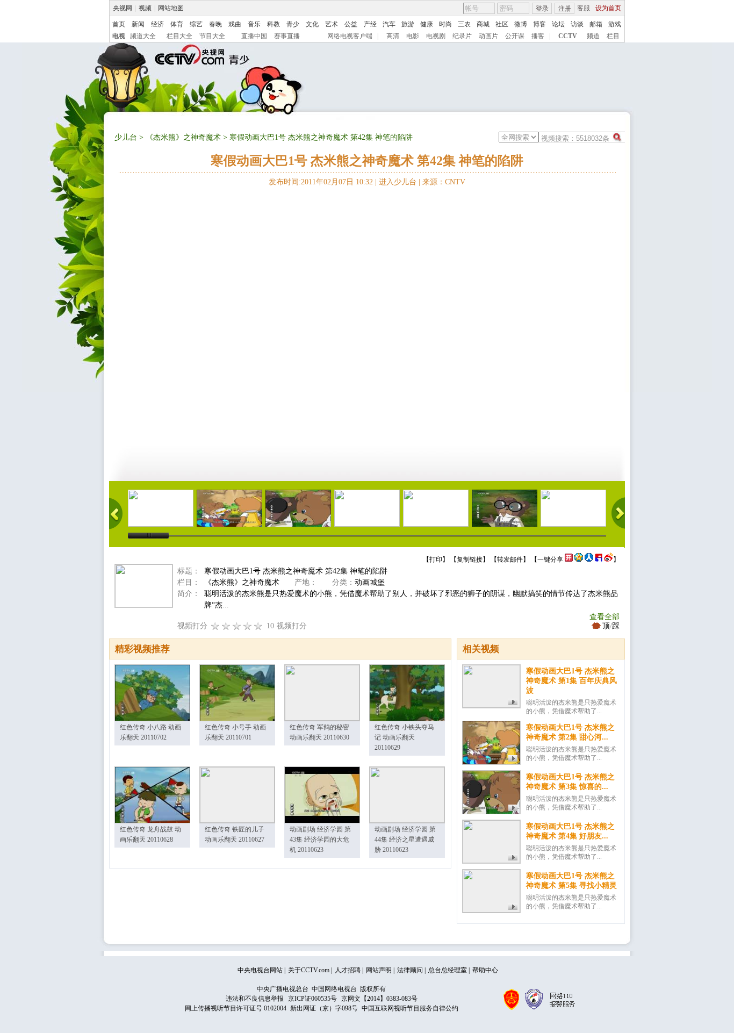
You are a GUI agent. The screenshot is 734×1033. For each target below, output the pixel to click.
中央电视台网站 (260, 970)
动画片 (488, 36)
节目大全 (212, 36)
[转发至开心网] (569, 559)
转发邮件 (510, 559)
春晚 (215, 24)
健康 (426, 24)
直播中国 (254, 36)
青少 (292, 24)
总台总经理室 (447, 970)
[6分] (237, 626)
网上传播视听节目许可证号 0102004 (235, 1008)
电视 (118, 36)
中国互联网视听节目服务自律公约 (410, 1008)
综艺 (196, 24)
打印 (435, 559)
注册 (564, 8)
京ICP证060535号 (312, 998)
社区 (501, 24)
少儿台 (125, 137)
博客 (539, 24)
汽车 (389, 24)
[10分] (258, 626)
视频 (145, 8)
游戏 (614, 24)
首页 (118, 24)
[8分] (247, 626)
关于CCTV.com (308, 970)
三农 (464, 24)
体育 (176, 24)
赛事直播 (287, 36)
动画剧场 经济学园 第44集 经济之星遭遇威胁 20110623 (405, 839)
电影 (412, 36)
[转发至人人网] (589, 559)
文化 (312, 24)
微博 (520, 24)
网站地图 (171, 8)
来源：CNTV (443, 182)
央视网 (122, 8)
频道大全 (143, 36)
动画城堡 (370, 582)
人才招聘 (348, 970)
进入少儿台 (397, 182)
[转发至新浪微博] (608, 559)
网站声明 (379, 970)
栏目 (613, 36)
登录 (542, 8)
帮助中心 (485, 970)
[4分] (226, 626)
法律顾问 (410, 970)
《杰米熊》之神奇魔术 (183, 137)
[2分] (215, 626)
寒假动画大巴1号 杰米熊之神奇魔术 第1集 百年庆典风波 (571, 680)
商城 (483, 24)
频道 (593, 36)
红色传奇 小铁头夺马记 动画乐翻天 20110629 (404, 737)
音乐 (254, 24)
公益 (350, 24)
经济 (157, 24)
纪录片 (462, 36)
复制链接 (470, 559)
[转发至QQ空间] (578, 559)
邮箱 (595, 24)
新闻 (138, 24)
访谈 (577, 24)
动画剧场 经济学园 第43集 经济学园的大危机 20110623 (320, 839)
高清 (392, 36)
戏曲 (234, 24)
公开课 (514, 36)
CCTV (567, 36)
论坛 (558, 24)
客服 (583, 8)
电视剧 (435, 36)
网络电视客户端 (349, 36)
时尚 (445, 24)
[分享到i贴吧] (598, 559)
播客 (537, 36)
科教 (273, 24)
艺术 (331, 24)
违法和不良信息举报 (255, 998)
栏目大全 (179, 36)
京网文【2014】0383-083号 (379, 998)
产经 (370, 24)
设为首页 (608, 8)
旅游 (407, 24)
